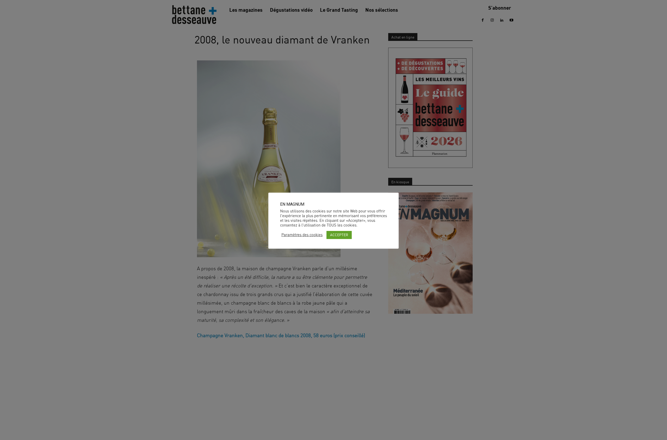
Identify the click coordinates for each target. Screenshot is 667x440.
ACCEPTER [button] (339, 234)
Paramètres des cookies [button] (302, 234)
